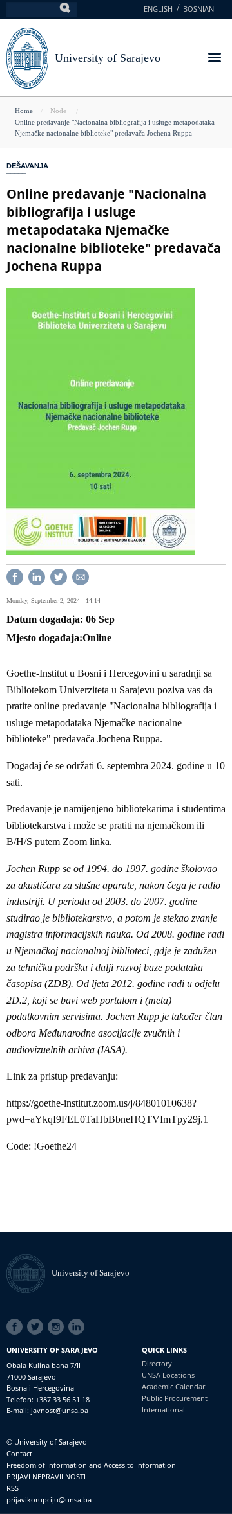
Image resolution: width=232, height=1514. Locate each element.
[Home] (29, 1273)
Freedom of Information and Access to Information (91, 1464)
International (163, 1409)
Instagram (58, 1327)
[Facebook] (14, 576)
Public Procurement (175, 1398)
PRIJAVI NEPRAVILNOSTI (46, 1476)
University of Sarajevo (107, 57)
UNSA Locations (168, 1374)
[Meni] (214, 59)
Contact (19, 1453)
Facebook (16, 1327)
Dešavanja (27, 166)
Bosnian (198, 8)
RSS (12, 1488)
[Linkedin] (36, 576)
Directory (157, 1363)
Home (24, 110)
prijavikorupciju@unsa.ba (49, 1499)
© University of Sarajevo (46, 1441)
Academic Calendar (173, 1386)
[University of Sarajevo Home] (27, 56)
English (158, 8)
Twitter (37, 1327)
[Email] (80, 576)
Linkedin (78, 1327)
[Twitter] (58, 576)
